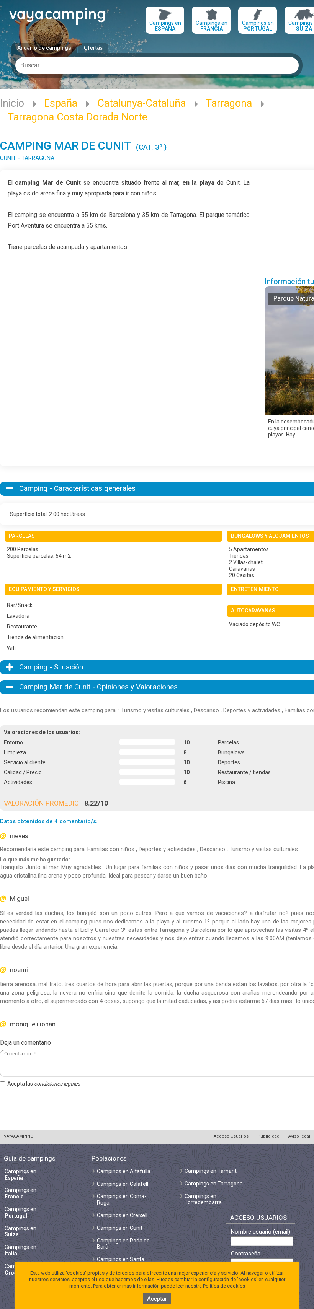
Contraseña (245, 1253)
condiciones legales (57, 1084)
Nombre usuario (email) (260, 1232)
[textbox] (157, 65)
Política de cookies (224, 1286)
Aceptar (157, 1298)
